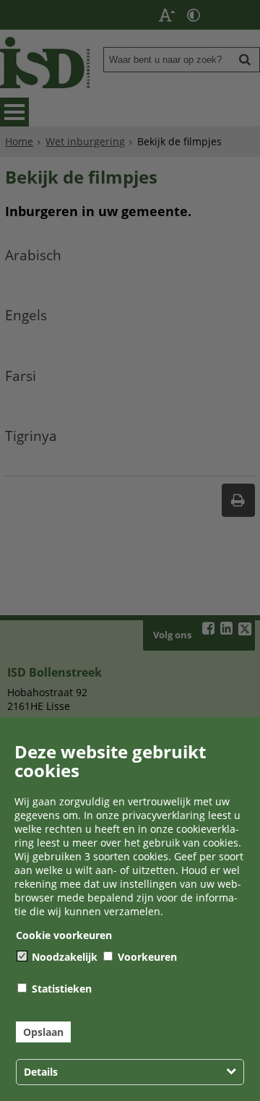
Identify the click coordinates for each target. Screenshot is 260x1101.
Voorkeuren (146, 957)
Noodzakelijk (63, 957)
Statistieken (60, 988)
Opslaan (43, 1032)
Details (41, 1072)
